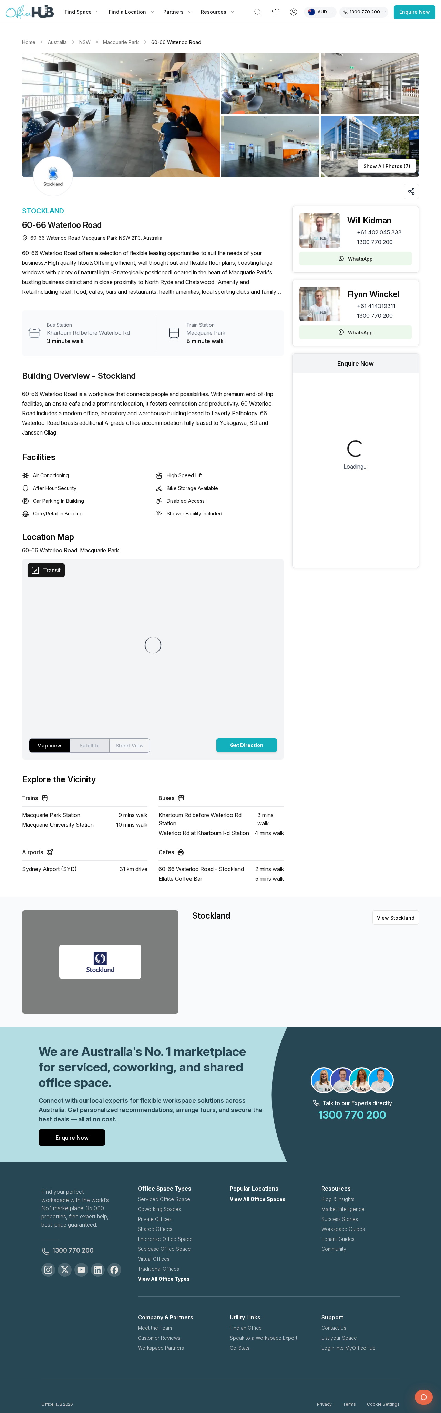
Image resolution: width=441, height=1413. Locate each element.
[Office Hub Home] (30, 12)
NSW (85, 42)
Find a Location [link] (127, 12)
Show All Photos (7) (386, 166)
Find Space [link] (78, 12)
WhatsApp (360, 259)
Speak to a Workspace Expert (263, 1338)
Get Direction (246, 745)
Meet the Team (155, 1328)
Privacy (324, 1404)
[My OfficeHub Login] (293, 12)
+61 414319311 (376, 306)
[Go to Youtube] (81, 1270)
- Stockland (114, 376)
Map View (49, 746)
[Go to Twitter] (65, 1270)
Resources (213, 12)
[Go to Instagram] (48, 1270)
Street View (130, 746)
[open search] (257, 12)
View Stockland (395, 918)
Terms (349, 1404)
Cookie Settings (383, 1404)
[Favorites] (275, 12)
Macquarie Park (121, 42)
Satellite (90, 746)
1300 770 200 (375, 242)
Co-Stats (239, 1348)
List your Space (339, 1338)
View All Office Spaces (258, 1199)
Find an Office (246, 1328)
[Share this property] (411, 191)
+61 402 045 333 (379, 232)
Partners (173, 12)
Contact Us (333, 1328)
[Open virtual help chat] (424, 1397)
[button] (220, 115)
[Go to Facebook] (114, 1270)
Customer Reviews (159, 1338)
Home (28, 42)
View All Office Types (164, 1279)
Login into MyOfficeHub (348, 1348)
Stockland (43, 211)
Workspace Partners (161, 1348)
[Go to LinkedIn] (98, 1270)
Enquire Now (414, 12)
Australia (57, 42)
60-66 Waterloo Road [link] (176, 42)
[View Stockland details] (53, 176)
